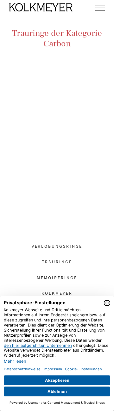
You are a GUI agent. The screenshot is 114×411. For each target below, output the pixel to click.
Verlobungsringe (57, 246)
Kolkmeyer (56, 293)
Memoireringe (57, 277)
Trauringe (57, 262)
